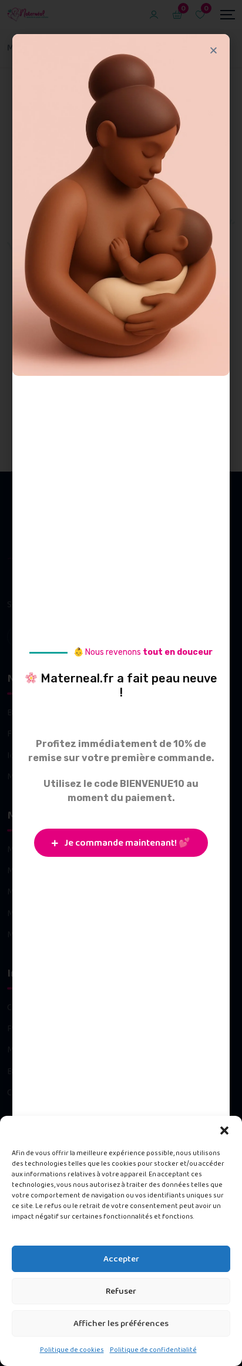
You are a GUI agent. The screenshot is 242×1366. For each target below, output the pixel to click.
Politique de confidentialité (153, 1349)
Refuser (121, 1291)
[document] (121, 683)
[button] (224, 1130)
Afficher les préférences (121, 1324)
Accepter (121, 1259)
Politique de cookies (72, 1349)
